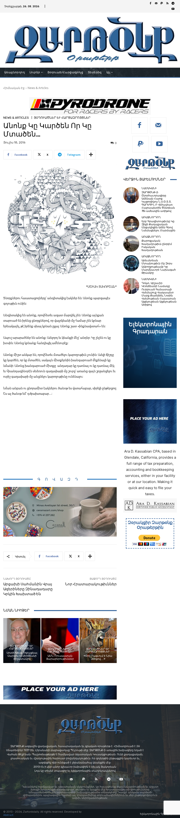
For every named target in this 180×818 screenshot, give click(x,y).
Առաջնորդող (151, 217)
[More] (91, 154)
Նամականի (149, 188)
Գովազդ (60, 479)
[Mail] (156, 3)
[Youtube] (173, 9)
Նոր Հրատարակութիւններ (91, 584)
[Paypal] (162, 3)
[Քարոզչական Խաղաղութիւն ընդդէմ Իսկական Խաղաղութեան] (131, 243)
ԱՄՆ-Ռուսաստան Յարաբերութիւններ (60, 657)
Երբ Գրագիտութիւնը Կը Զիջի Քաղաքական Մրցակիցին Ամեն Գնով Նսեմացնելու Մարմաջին (158, 226)
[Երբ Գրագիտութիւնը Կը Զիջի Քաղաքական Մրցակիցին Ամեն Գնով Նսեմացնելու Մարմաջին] (131, 224)
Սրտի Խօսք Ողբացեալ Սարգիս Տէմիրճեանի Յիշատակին (22, 655)
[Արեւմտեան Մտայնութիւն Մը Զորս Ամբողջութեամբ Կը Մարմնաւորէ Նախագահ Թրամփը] (131, 263)
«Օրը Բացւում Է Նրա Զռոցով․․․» (98, 657)
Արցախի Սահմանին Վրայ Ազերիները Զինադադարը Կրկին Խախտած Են (28, 589)
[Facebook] (150, 3)
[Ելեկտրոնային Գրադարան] (150, 353)
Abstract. (8, 815)
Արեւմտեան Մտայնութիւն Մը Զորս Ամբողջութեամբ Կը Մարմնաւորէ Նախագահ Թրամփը (159, 266)
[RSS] (167, 3)
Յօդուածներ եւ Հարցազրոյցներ (62, 117)
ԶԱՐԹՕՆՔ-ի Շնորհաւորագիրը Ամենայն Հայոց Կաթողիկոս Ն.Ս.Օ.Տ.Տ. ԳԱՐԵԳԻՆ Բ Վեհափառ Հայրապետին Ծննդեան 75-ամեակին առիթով (158, 201)
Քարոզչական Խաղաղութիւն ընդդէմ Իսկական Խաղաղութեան (157, 245)
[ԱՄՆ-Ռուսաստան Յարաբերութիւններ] (60, 640)
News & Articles (38, 88)
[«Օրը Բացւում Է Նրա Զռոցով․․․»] (98, 640)
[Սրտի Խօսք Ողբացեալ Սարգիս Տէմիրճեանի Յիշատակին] (22, 640)
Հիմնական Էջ (14, 88)
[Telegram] (173, 3)
